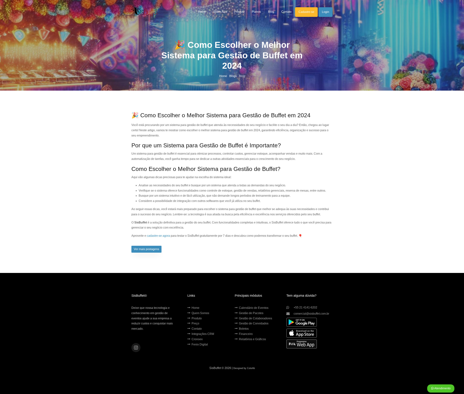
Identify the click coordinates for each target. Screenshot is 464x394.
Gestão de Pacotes (251, 313)
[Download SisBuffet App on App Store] (301, 333)
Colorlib (251, 368)
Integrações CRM (203, 333)
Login (325, 11)
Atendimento (442, 388)
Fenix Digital (200, 344)
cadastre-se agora (158, 235)
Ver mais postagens (146, 249)
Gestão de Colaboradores (255, 318)
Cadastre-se (306, 11)
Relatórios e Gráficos (252, 339)
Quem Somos (200, 313)
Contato (197, 328)
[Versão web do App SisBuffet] (301, 344)
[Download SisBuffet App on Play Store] (301, 322)
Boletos (244, 328)
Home (223, 76)
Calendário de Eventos (253, 307)
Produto (197, 318)
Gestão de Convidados (253, 323)
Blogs (233, 76)
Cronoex (197, 339)
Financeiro (246, 333)
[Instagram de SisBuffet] (135, 347)
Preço (195, 323)
